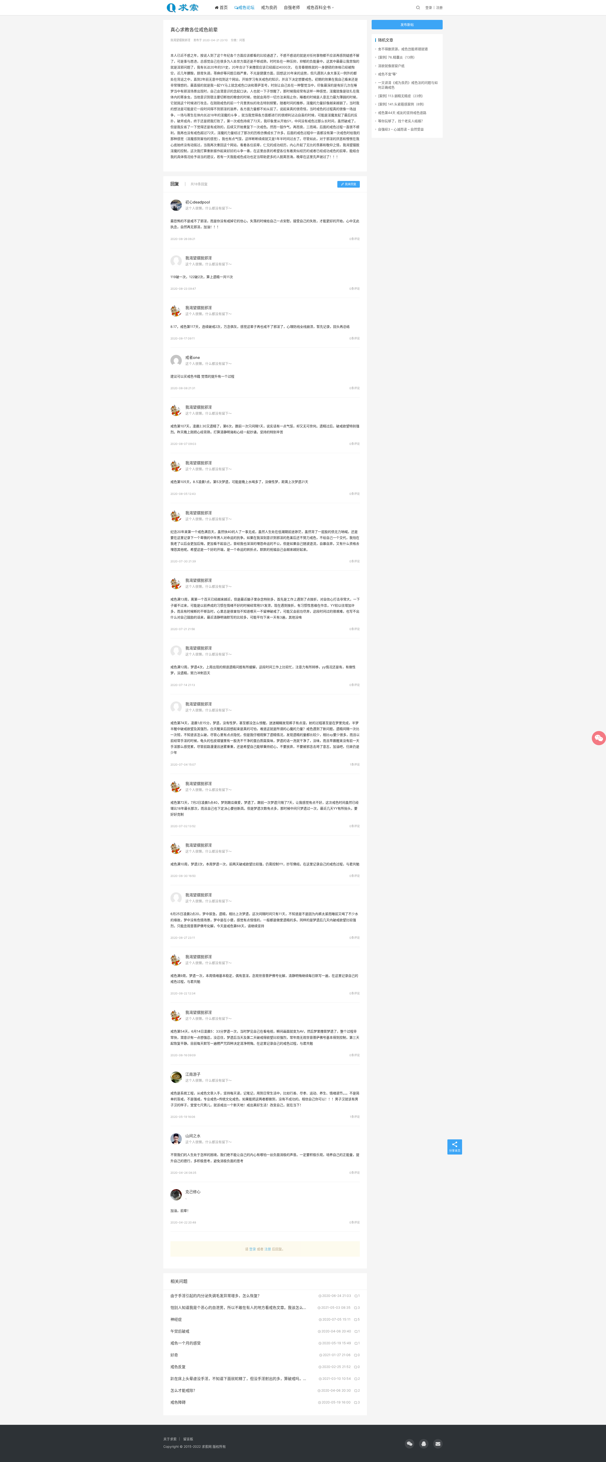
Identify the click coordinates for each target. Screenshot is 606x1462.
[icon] (409, 1443)
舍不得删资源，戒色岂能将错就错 (403, 49)
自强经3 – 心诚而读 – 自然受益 (401, 129)
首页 (223, 7)
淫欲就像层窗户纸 (391, 66)
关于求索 (170, 1439)
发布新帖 (407, 25)
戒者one (192, 357)
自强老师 (292, 7)
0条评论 (354, 239)
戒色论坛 (246, 7)
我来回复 (350, 184)
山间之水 (193, 1135)
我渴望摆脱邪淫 (180, 40)
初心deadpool (197, 202)
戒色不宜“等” (387, 74)
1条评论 (355, 764)
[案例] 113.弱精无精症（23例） (401, 96)
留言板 (188, 1439)
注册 (439, 7)
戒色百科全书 (319, 7)
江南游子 (193, 1074)
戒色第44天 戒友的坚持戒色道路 (402, 113)
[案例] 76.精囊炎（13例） (397, 57)
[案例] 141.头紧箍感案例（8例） (402, 104)
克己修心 (193, 1191)
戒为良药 (269, 7)
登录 (428, 7)
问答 (242, 40)
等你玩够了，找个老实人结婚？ (401, 121)
